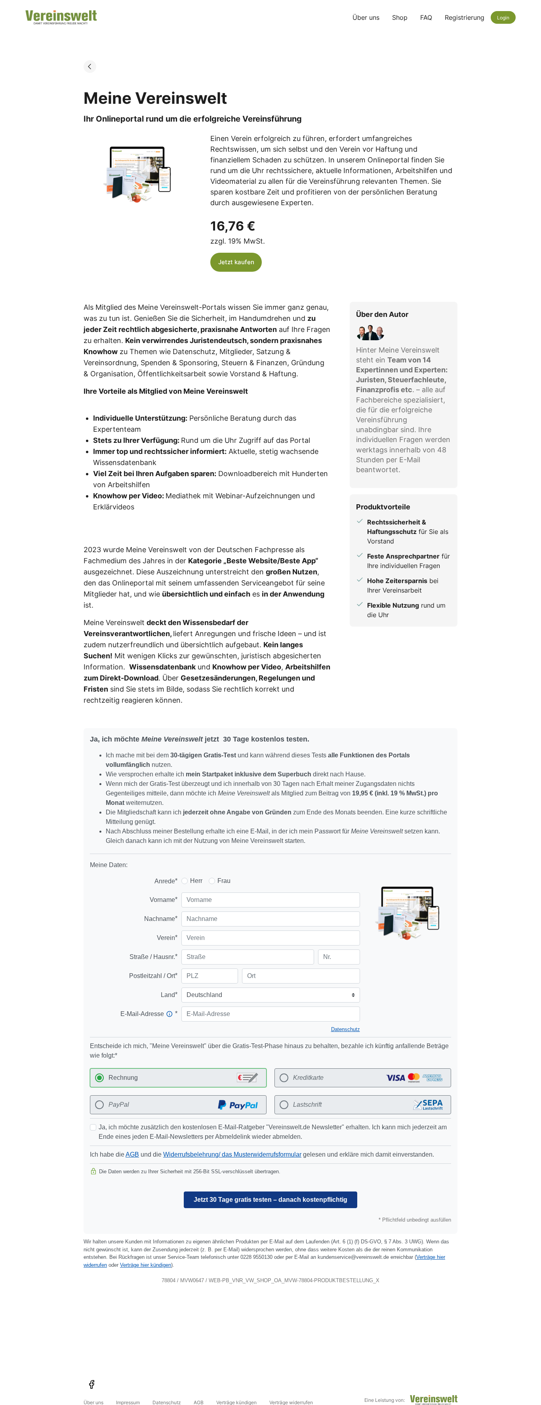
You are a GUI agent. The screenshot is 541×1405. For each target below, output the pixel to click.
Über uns (365, 17)
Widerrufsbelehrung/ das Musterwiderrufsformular (232, 1154)
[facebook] (91, 1384)
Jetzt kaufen (236, 262)
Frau (223, 880)
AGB (132, 1154)
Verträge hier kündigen (145, 1265)
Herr (196, 880)
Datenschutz (345, 1029)
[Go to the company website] (433, 1400)
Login (503, 18)
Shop (400, 17)
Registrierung (464, 17)
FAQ (426, 17)
